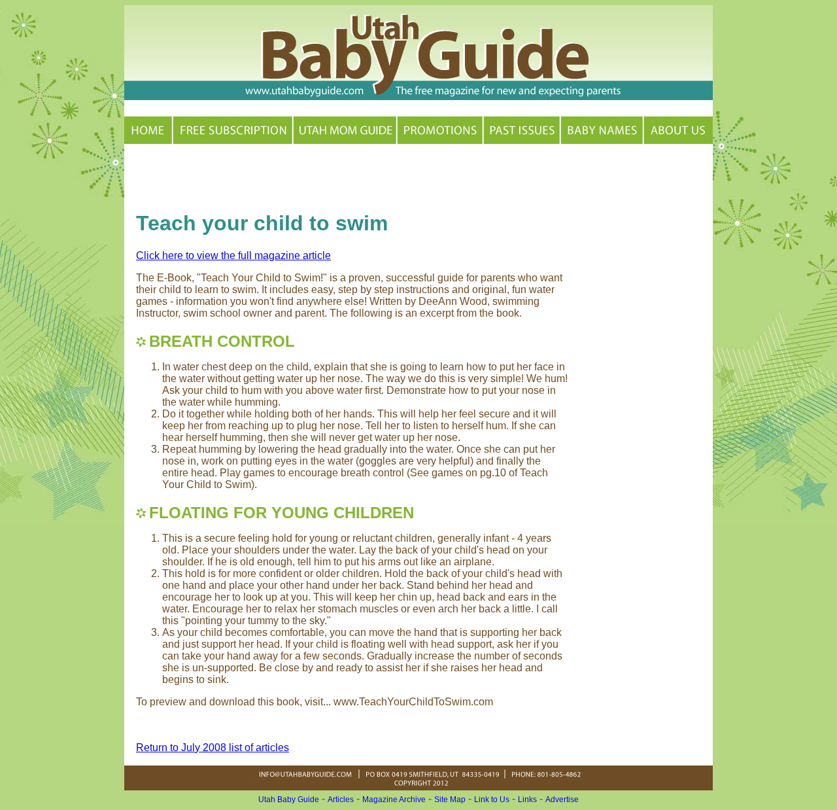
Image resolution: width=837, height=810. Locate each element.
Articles (341, 799)
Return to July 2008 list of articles (212, 747)
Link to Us (491, 799)
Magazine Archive (394, 799)
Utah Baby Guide (288, 799)
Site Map (450, 799)
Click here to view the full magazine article (233, 255)
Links (527, 799)
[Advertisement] (289, 175)
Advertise (562, 799)
